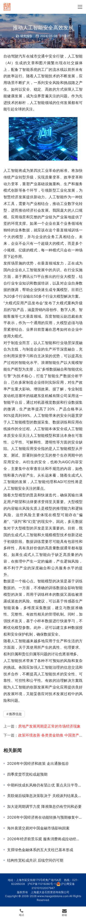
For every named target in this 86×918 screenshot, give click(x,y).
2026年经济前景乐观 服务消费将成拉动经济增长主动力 (45, 839)
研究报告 (26, 36)
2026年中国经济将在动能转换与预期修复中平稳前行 (45, 817)
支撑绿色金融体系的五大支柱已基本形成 (40, 850)
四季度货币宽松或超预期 (27, 774)
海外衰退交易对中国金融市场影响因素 (38, 828)
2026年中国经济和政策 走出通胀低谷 (38, 763)
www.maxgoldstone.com (53, 896)
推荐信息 (15, 714)
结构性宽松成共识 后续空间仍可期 (35, 860)
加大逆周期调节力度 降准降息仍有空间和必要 (44, 806)
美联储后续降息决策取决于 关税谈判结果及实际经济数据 (45, 796)
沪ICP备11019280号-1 (42, 884)
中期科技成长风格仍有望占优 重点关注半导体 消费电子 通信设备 (45, 785)
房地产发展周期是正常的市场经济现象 (49, 726)
